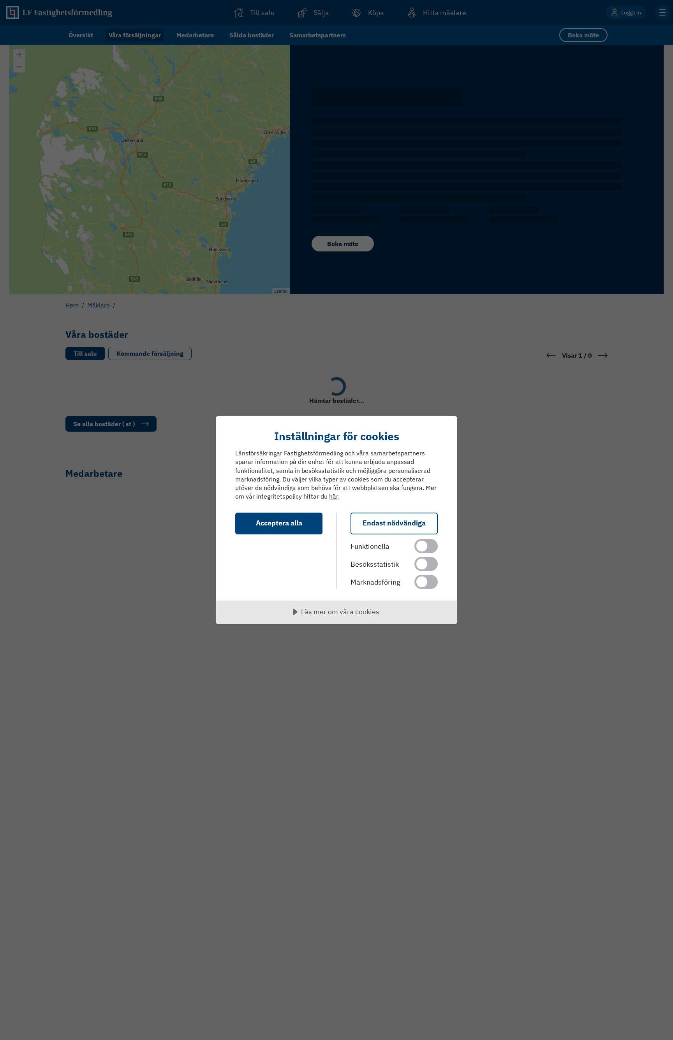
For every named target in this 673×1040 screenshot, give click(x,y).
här (333, 496)
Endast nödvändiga (394, 522)
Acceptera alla (279, 522)
